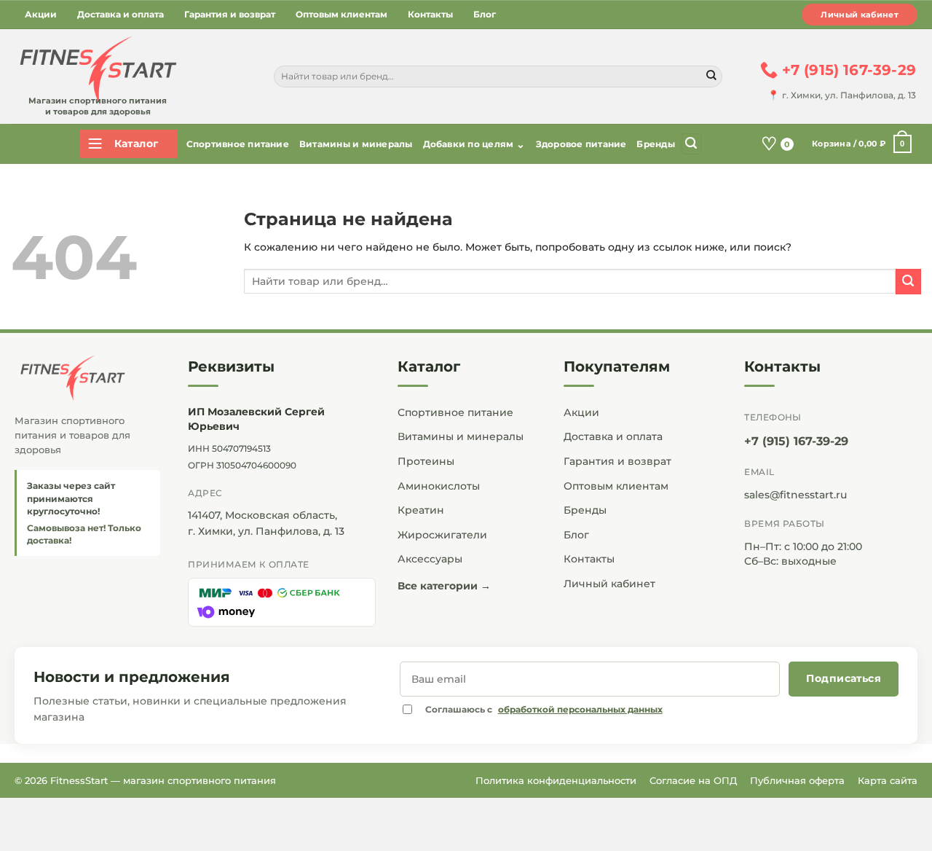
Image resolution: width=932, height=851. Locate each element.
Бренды (655, 143)
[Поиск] (691, 143)
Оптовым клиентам (341, 14)
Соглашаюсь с (544, 709)
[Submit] (711, 76)
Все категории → (444, 585)
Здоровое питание (581, 143)
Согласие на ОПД (693, 780)
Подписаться (843, 678)
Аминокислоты (439, 486)
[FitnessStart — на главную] (87, 378)
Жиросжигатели (442, 534)
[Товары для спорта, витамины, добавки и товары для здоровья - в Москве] (96, 71)
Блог (484, 14)
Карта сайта (887, 780)
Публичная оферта (797, 780)
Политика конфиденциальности (555, 780)
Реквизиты (231, 366)
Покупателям (617, 366)
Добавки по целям (474, 144)
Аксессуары (430, 558)
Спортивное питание (237, 143)
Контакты (430, 14)
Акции (41, 14)
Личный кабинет (860, 14)
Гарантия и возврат (229, 14)
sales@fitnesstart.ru (795, 494)
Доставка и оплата (120, 14)
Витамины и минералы (356, 143)
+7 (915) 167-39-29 (796, 441)
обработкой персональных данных (580, 709)
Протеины (426, 461)
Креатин (421, 510)
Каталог (429, 366)
